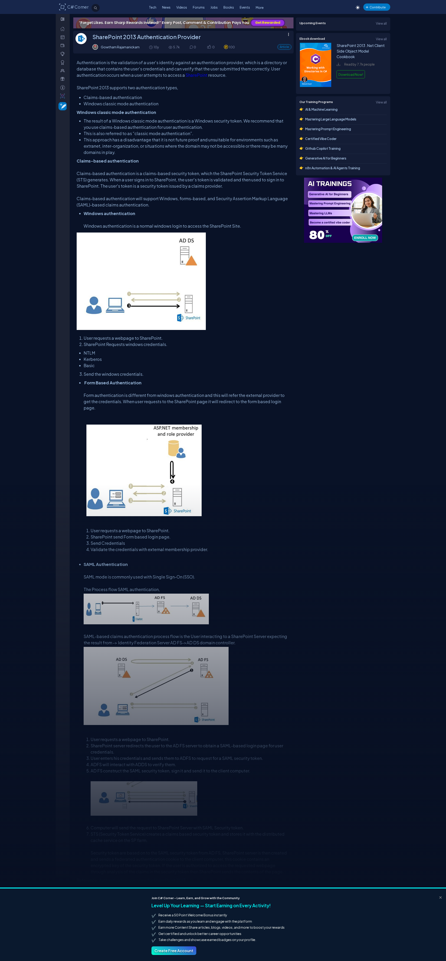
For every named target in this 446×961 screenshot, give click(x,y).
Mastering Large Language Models (330, 119)
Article (284, 47)
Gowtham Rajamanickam (120, 47)
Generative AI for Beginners (325, 158)
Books (228, 7)
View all (381, 23)
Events (245, 7)
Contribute (378, 7)
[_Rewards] (63, 87)
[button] (209, 47)
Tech (152, 7)
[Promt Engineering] (343, 210)
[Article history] (151, 47)
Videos (181, 7)
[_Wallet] (63, 45)
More (260, 7)
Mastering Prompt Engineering (328, 129)
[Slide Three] (183, 22)
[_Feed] (63, 29)
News (166, 7)
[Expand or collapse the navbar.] (63, 19)
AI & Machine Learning (321, 109)
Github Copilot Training (323, 148)
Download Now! (350, 74)
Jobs (214, 7)
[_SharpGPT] (63, 96)
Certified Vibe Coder (321, 138)
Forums (199, 7)
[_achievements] (63, 62)
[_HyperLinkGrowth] (62, 106)
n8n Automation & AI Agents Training (332, 168)
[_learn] (63, 54)
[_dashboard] (63, 37)
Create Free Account (173, 950)
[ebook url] (315, 85)
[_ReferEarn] (63, 79)
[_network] (63, 71)
